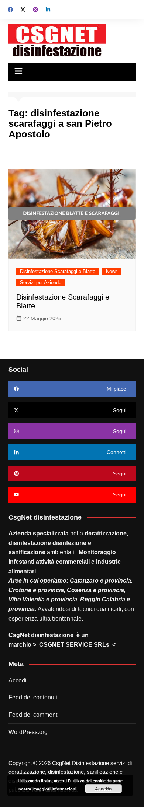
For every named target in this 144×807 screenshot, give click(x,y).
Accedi (17, 680)
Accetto (103, 788)
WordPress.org (28, 732)
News (112, 271)
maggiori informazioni (54, 789)
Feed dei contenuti (32, 697)
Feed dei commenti (33, 715)
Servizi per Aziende (40, 282)
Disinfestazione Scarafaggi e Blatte (57, 271)
